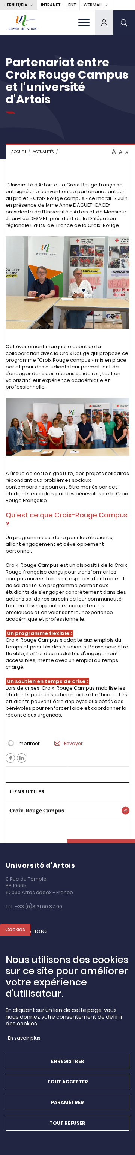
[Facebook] (10, 758)
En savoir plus (24, 1038)
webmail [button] (93, 5)
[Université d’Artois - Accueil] (22, 22)
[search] (124, 22)
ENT (72, 5)
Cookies (15, 929)
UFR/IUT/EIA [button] (15, 5)
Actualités (43, 152)
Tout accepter (67, 1082)
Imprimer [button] (29, 743)
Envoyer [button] (73, 744)
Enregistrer (67, 1061)
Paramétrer (67, 1102)
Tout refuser (68, 1123)
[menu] (84, 22)
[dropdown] (104, 22)
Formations (30, 931)
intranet (50, 5)
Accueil (19, 152)
